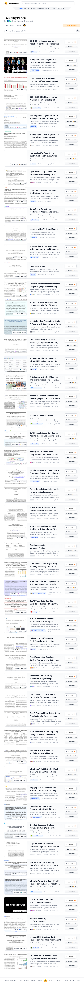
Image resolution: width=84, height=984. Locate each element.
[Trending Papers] (24, 25)
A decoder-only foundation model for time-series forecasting (44, 490)
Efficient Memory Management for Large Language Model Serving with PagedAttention (45, 285)
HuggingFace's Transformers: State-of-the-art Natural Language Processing (45, 789)
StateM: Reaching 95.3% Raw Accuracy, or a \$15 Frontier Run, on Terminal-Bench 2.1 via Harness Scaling (45, 341)
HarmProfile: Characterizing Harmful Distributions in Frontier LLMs (44, 864)
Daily (6, 25)
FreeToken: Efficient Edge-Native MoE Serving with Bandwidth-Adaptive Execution (44, 583)
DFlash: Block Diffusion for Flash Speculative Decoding (42, 639)
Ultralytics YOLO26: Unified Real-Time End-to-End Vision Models (44, 770)
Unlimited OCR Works (39, 266)
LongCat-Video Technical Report (44, 229)
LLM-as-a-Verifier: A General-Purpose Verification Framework (44, 79)
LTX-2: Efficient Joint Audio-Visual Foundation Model (42, 901)
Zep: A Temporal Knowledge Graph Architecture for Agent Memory (45, 714)
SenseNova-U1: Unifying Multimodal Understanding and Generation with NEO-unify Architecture (43, 210)
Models (51, 980)
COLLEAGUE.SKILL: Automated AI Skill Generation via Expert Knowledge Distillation (43, 98)
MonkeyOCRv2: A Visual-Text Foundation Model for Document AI (45, 938)
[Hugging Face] (45, 980)
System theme (11, 980)
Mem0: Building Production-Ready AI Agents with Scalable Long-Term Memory (45, 322)
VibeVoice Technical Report (41, 415)
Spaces (65, 980)
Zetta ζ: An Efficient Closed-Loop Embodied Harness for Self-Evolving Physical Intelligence (44, 453)
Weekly (12, 25)
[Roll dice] (77, 30)
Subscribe (60, 8)
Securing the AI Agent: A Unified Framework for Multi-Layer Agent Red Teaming (44, 117)
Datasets (58, 980)
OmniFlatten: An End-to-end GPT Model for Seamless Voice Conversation (43, 696)
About (33, 980)
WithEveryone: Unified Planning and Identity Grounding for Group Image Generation (44, 378)
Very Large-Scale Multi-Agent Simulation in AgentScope (42, 677)
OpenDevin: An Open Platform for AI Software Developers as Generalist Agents (43, 173)
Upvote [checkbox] (72, 42)
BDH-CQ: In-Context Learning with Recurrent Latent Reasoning (44, 42)
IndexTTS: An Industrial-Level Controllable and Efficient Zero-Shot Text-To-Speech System (43, 509)
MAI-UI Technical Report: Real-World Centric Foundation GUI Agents (43, 528)
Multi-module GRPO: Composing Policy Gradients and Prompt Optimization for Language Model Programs (45, 733)
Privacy (26, 980)
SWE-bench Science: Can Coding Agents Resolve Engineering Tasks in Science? (45, 434)
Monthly (19, 25)
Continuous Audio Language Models (37, 546)
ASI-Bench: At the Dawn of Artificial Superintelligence (41, 751)
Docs (78, 980)
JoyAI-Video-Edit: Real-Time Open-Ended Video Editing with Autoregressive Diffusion (43, 602)
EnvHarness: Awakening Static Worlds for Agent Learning (43, 191)
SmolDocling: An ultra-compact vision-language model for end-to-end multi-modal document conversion (45, 248)
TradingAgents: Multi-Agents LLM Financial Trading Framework (44, 135)
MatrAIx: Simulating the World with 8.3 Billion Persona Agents (43, 359)
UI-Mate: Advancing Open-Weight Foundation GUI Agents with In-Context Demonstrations (44, 882)
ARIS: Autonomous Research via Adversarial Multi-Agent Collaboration (42, 620)
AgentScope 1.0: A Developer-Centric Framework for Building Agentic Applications (43, 658)
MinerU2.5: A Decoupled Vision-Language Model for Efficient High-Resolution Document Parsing (45, 304)
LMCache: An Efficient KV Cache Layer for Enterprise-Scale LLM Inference (43, 957)
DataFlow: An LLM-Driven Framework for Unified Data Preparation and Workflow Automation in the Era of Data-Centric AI (43, 808)
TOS (21, 980)
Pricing (72, 980)
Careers (39, 980)
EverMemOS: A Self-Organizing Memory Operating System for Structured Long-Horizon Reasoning (43, 565)
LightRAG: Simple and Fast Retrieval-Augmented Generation (44, 845)
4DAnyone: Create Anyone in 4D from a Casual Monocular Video (43, 61)
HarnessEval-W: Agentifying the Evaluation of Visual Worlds (43, 154)
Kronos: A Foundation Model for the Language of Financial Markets (45, 397)
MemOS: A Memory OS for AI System (38, 919)
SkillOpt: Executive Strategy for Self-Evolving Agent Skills (42, 826)
